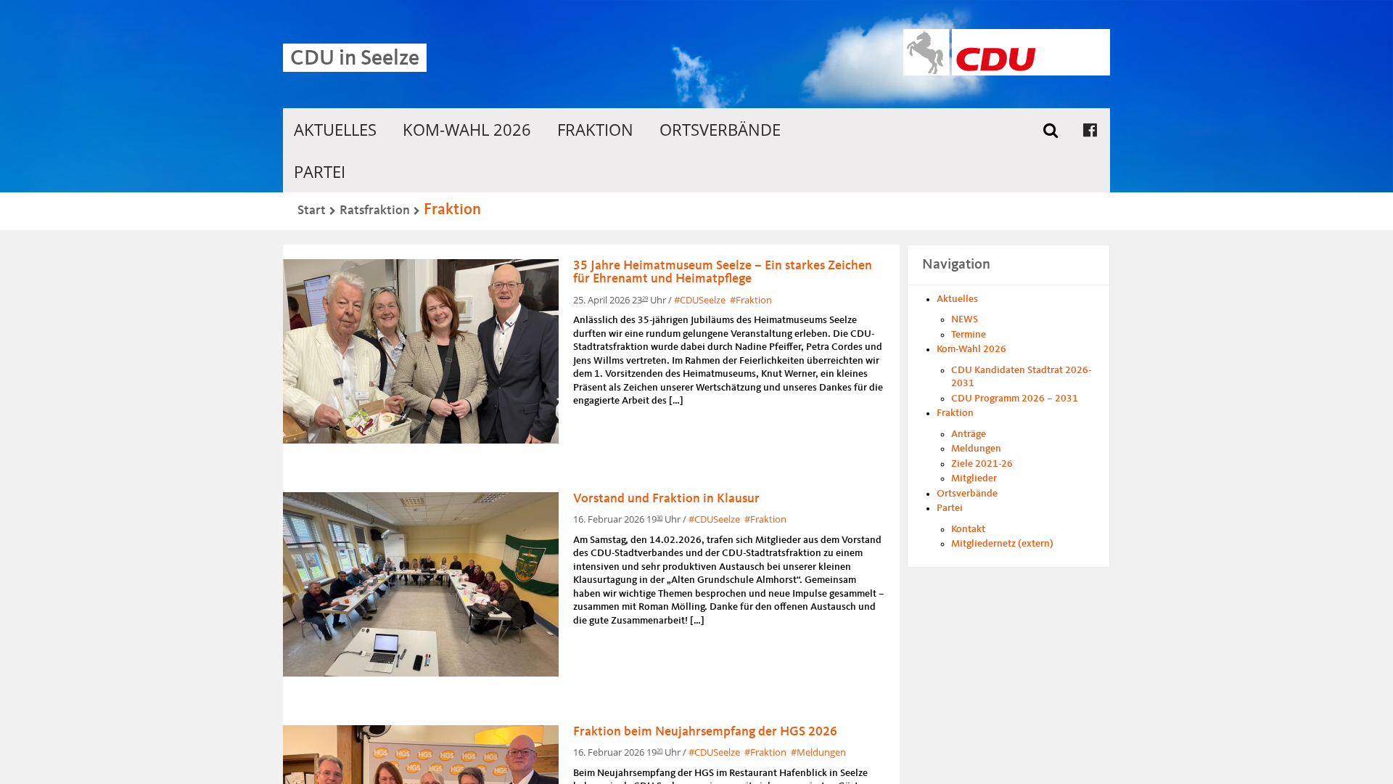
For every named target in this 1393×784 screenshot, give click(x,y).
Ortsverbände (720, 129)
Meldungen (821, 752)
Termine (968, 335)
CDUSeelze (703, 299)
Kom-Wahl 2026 (467, 129)
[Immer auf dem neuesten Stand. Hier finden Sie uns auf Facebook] (1090, 129)
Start (311, 210)
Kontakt (968, 529)
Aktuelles (335, 129)
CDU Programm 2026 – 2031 (1014, 398)
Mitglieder (974, 478)
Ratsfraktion (375, 210)
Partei (319, 171)
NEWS (964, 319)
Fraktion (595, 129)
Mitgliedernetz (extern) (1002, 544)
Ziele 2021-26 (982, 464)
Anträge (968, 434)
